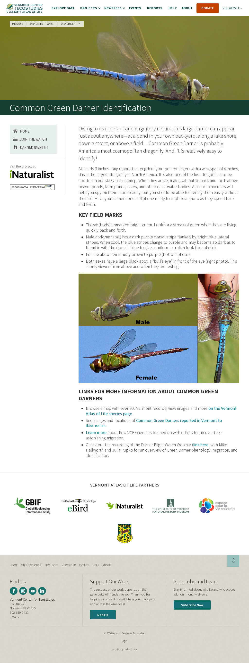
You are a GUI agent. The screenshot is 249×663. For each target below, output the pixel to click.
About (107, 565)
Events (84, 565)
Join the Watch (33, 139)
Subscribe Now (192, 605)
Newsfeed (69, 565)
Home (24, 131)
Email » (14, 617)
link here (200, 444)
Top (233, 561)
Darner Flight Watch (41, 23)
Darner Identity (34, 147)
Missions (17, 23)
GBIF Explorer (31, 565)
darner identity (70, 23)
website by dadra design (125, 649)
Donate (102, 615)
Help (95, 565)
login (124, 641)
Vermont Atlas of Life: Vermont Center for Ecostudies (24, 8)
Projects (51, 565)
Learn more (96, 432)
